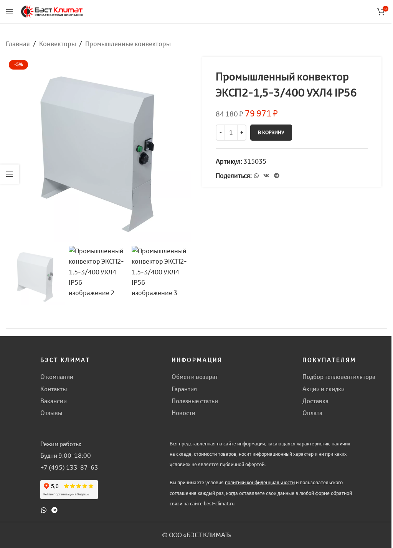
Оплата (312, 413)
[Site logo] (52, 11)
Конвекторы (57, 44)
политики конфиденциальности (260, 482)
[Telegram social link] (277, 176)
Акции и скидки (323, 389)
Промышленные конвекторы (128, 44)
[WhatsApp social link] (256, 176)
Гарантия (184, 389)
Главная (18, 44)
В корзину (271, 132)
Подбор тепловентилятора (338, 376)
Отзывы (51, 413)
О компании (56, 376)
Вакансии (53, 401)
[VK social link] (266, 176)
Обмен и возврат (195, 376)
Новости (183, 413)
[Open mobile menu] (9, 11)
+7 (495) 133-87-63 (69, 467)
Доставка (315, 401)
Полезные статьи (195, 401)
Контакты (53, 389)
